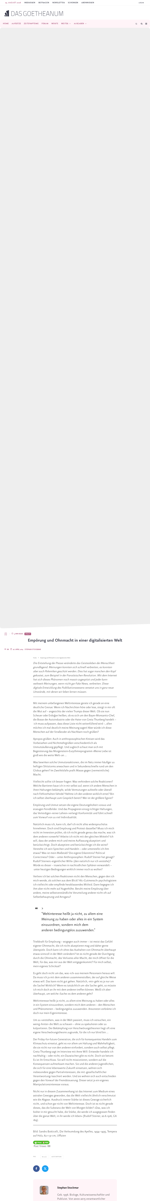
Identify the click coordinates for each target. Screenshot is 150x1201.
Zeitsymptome (31, 24)
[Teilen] (36, 1168)
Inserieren (29, 3)
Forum (45, 24)
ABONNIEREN (87, 3)
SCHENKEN (73, 3)
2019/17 (27, 634)
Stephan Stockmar (33, 649)
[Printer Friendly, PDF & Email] (41, 1142)
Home (6, 24)
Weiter (64, 24)
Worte (54, 24)
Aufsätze (16, 24)
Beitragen (44, 3)
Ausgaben (79, 24)
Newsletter (58, 3)
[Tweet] (45, 1168)
